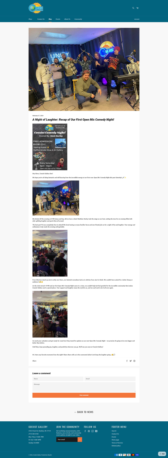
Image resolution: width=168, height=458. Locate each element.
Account (136, 19)
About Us (67, 19)
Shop (30, 19)
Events (58, 19)
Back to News (85, 412)
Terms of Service (117, 443)
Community (78, 19)
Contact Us (40, 19)
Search (114, 431)
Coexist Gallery (37, 455)
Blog (50, 19)
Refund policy (116, 446)
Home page (115, 440)
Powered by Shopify (46, 455)
